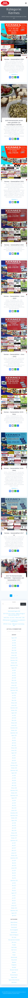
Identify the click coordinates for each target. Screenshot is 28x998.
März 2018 (14, 830)
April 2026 (14, 647)
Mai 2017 (14, 845)
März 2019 (14, 808)
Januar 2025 (14, 685)
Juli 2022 (14, 738)
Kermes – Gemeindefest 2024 (14, 245)
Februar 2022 (14, 748)
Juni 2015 (14, 870)
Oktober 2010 (14, 908)
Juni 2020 (14, 778)
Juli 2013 (14, 883)
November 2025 (14, 660)
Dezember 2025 (14, 657)
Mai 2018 (14, 825)
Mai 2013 (14, 885)
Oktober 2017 (14, 838)
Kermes (14, 952)
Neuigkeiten (14, 964)
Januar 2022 (14, 750)
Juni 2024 (14, 695)
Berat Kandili (14, 927)
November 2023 (14, 708)
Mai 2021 (14, 758)
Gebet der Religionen (14, 934)
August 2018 (14, 820)
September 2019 (14, 795)
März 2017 (14, 850)
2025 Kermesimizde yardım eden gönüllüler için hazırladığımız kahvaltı (14, 122)
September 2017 (14, 840)
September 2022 (14, 733)
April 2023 (14, 718)
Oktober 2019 (14, 793)
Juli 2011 (14, 895)
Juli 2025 (14, 670)
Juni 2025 (14, 672)
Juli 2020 (14, 775)
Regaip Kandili (14, 977)
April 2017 (14, 848)
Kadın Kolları (14, 947)
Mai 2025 (14, 675)
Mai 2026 (14, 645)
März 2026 (14, 650)
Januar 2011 (14, 905)
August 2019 (14, 798)
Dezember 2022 (14, 728)
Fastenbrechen (14, 932)
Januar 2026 (14, 655)
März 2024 (14, 700)
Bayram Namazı (14, 922)
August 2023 (14, 713)
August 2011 (14, 893)
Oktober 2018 (14, 818)
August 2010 (14, 913)
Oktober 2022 (14, 730)
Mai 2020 (14, 780)
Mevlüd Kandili (14, 957)
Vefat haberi (14, 982)
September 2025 (14, 665)
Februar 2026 (14, 652)
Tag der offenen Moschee (14, 979)
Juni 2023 (14, 715)
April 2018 (14, 828)
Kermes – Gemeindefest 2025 (14, 181)
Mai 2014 (14, 878)
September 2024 (14, 690)
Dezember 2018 (14, 813)
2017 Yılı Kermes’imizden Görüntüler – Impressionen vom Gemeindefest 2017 (14, 578)
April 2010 (14, 915)
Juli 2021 (14, 755)
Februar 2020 (14, 788)
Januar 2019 (14, 810)
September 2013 (14, 880)
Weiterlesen (14, 74)
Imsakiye (14, 944)
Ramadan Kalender (14, 969)
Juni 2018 (14, 823)
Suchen (14, 602)
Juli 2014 (14, 875)
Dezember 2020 (14, 765)
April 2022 (14, 743)
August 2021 (14, 753)
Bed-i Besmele (14, 924)
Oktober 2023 (14, 710)
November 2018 (14, 815)
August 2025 (14, 667)
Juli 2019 (14, 800)
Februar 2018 (14, 833)
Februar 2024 (14, 702)
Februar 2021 (14, 763)
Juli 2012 (14, 888)
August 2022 (14, 735)
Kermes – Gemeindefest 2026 (14, 59)
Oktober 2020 (14, 768)
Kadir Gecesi (14, 949)
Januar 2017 (14, 853)
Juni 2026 (14, 642)
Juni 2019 (14, 803)
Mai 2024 (14, 697)
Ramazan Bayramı (14, 974)
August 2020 (14, 773)
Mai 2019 (14, 805)
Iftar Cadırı (14, 937)
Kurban (14, 954)
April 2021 (14, 760)
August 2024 (14, 692)
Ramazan (14, 972)
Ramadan (14, 967)
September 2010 (14, 910)
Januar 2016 (14, 868)
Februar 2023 (14, 723)
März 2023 (14, 720)
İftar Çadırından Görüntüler (14, 939)
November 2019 (14, 790)
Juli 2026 (14, 640)
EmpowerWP (22, 993)
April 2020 (14, 783)
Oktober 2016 (14, 855)
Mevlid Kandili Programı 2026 (14, 611)
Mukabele (14, 962)
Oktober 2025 (14, 662)
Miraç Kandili (14, 959)
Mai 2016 (14, 863)
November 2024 (14, 687)
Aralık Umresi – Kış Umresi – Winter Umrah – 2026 (14, 617)
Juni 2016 (14, 860)
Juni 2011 (14, 898)
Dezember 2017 (14, 835)
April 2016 (14, 865)
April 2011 (14, 903)
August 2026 (14, 637)
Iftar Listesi (14, 942)
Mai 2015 (14, 873)
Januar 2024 (14, 705)
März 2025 (14, 680)
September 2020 (14, 770)
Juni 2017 (14, 843)
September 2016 (14, 858)
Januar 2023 (14, 725)
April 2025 (14, 677)
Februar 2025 (14, 682)
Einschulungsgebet (14, 929)
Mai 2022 (14, 740)
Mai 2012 (14, 890)
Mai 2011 (14, 900)
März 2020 (14, 785)
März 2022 (14, 745)
